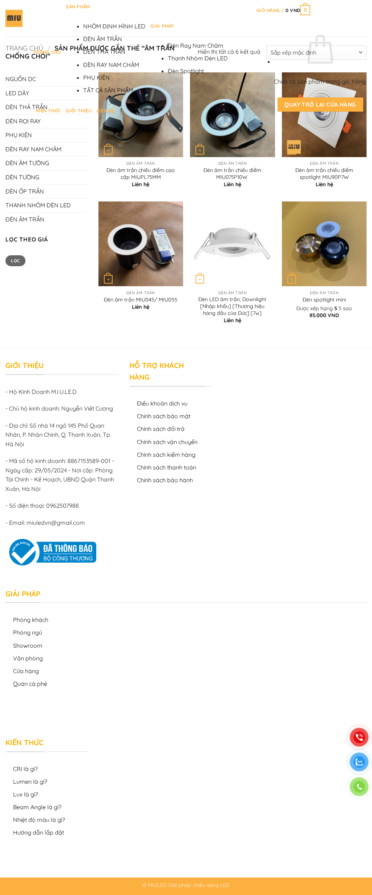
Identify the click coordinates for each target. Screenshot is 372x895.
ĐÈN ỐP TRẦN (24, 191)
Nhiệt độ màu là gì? (39, 819)
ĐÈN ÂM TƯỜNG (27, 163)
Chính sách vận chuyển (167, 441)
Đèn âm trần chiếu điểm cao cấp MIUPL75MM (140, 173)
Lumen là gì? (30, 781)
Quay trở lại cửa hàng (320, 104)
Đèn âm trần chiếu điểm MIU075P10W (232, 173)
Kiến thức (48, 110)
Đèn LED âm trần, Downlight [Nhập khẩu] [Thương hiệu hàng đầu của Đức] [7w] (232, 306)
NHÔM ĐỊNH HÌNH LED (114, 26)
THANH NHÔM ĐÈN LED (38, 205)
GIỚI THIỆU (79, 110)
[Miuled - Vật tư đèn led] (14, 18)
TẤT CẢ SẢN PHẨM (108, 90)
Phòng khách (30, 619)
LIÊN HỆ (105, 110)
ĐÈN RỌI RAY (23, 121)
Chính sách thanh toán (166, 467)
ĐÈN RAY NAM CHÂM (111, 64)
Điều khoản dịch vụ (162, 403)
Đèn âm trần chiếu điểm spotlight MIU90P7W (324, 173)
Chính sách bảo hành (165, 480)
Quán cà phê (30, 683)
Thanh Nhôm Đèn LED (198, 58)
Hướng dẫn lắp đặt (38, 832)
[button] (283, 10)
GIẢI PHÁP (162, 26)
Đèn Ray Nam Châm (195, 45)
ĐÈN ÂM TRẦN (102, 39)
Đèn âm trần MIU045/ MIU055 (140, 299)
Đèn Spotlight (186, 71)
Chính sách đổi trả (161, 428)
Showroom (28, 645)
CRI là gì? (25, 768)
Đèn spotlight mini (324, 299)
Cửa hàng (26, 671)
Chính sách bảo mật (163, 416)
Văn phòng (28, 658)
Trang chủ (24, 48)
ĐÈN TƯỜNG (22, 177)
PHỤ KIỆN (96, 77)
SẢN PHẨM (78, 6)
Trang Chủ (47, 52)
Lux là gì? (25, 794)
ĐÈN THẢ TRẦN (104, 51)
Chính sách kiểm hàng (166, 454)
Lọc (15, 260)
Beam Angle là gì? (37, 807)
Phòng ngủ (27, 632)
